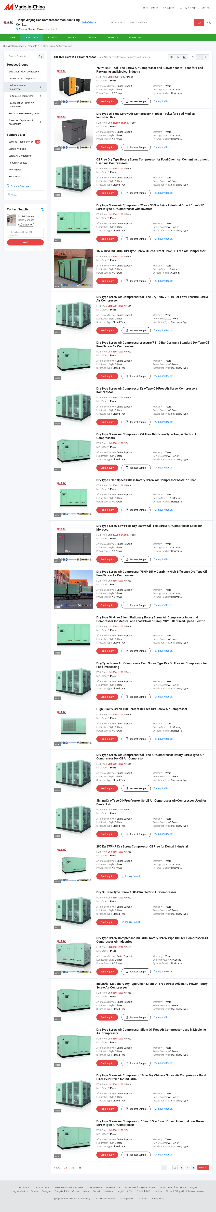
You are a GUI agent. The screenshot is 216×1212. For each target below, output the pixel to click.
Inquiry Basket (165, 101)
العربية (121, 1191)
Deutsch (96, 1191)
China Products (42, 1187)
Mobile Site (181, 1187)
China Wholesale (94, 1187)
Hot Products (25, 1187)
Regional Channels (147, 1187)
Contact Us (112, 37)
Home (11, 37)
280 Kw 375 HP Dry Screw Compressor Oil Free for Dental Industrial (142, 846)
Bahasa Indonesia (196, 1191)
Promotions (135, 37)
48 (80, 1167)
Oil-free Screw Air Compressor (17, 87)
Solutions (73, 37)
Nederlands (109, 1191)
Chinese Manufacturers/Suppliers (68, 1187)
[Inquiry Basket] (181, 7)
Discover (92, 37)
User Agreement (127, 1198)
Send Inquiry (107, 101)
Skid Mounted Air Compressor (24, 71)
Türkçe (169, 1191)
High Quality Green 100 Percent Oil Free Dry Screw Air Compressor (141, 709)
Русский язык (72, 1191)
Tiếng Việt (180, 1191)
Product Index (166, 1187)
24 (65, 1167)
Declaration (143, 1198)
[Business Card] (42, 209)
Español (34, 1191)
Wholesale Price (112, 1187)
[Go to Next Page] (205, 57)
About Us (53, 37)
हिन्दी (148, 1191)
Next (201, 1167)
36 (72, 1167)
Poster (13, 195)
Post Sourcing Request (209, 22)
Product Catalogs (19, 186)
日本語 (140, 1191)
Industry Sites (130, 1187)
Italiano (86, 1191)
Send (25, 242)
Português (46, 1191)
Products (33, 37)
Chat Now (27, 224)
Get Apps (192, 7)
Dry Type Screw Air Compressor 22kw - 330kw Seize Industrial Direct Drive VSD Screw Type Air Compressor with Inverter (150, 207)
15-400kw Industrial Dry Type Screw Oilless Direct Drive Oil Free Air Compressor (151, 251)
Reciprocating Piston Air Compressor (21, 104)
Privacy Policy (158, 1198)
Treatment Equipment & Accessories (21, 122)
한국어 (130, 1191)
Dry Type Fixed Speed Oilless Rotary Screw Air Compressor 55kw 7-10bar (146, 480)
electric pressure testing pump (24, 113)
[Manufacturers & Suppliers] (25, 7)
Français (59, 1191)
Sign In (144, 7)
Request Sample (137, 101)
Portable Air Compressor (21, 96)
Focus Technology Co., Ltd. (86, 1198)
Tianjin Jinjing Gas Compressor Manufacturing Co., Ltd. (48, 22)
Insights (193, 1187)
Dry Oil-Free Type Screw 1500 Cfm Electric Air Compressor (136, 892)
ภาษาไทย (158, 1191)
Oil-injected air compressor (22, 78)
